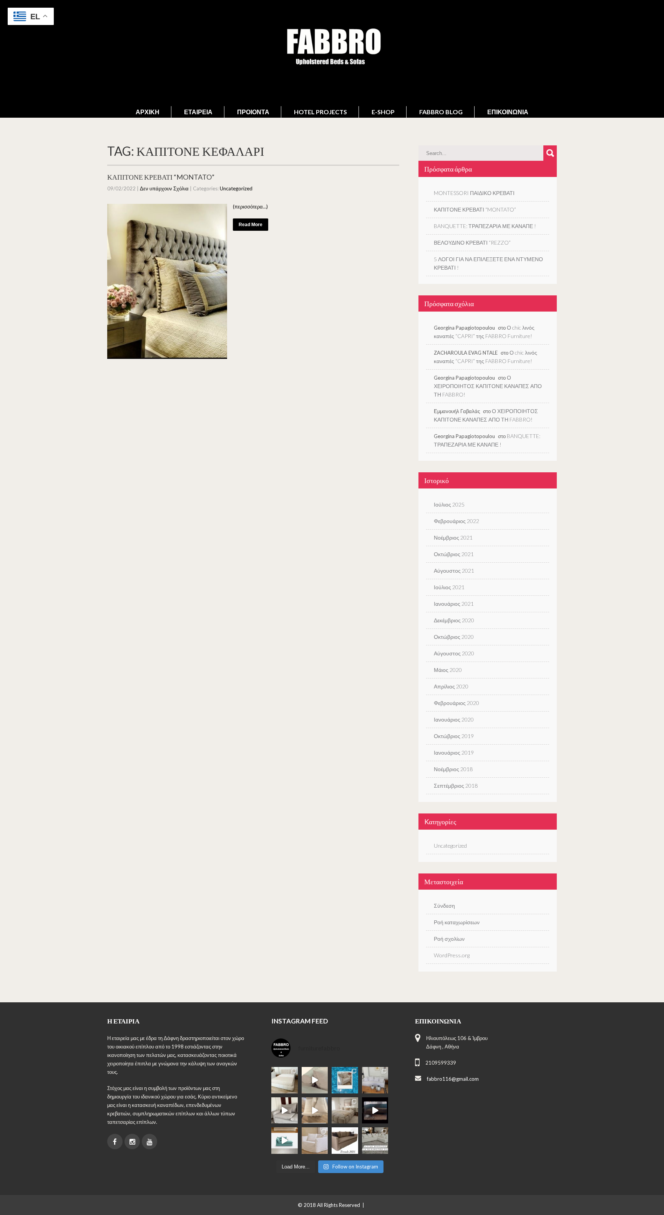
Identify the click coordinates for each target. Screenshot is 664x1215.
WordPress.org (452, 955)
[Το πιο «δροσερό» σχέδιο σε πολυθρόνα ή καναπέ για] (345, 1080)
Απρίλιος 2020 (451, 686)
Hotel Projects (320, 111)
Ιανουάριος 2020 (454, 719)
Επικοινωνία (507, 111)
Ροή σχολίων (449, 938)
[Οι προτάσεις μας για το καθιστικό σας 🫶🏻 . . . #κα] (375, 1140)
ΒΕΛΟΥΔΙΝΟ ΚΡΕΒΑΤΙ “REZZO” (472, 242)
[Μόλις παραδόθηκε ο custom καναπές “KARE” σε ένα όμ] (284, 1110)
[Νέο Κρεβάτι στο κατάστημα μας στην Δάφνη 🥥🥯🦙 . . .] (284, 1080)
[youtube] (149, 1141)
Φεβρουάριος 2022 (456, 521)
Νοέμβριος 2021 (453, 537)
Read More (250, 224)
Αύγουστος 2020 (454, 653)
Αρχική (147, 111)
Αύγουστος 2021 (454, 570)
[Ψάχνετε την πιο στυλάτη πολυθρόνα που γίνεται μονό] (315, 1110)
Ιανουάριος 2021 (454, 603)
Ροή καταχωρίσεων (457, 922)
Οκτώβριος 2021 (454, 554)
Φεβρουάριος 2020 (456, 703)
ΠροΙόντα (253, 111)
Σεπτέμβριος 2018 (456, 785)
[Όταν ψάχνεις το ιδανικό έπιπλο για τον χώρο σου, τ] (315, 1080)
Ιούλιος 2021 (449, 587)
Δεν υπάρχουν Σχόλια (164, 188)
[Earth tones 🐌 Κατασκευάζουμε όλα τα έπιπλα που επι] (315, 1140)
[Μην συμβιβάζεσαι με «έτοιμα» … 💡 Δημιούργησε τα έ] (345, 1140)
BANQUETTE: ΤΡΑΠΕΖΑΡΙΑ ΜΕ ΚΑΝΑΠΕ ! (485, 226)
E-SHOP (383, 111)
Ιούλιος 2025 (449, 504)
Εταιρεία (198, 111)
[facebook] (115, 1141)
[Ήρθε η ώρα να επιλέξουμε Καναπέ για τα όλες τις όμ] (284, 1140)
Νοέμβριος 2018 (453, 769)
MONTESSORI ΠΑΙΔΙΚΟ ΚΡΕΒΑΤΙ (474, 193)
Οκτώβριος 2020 (454, 636)
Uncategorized (236, 188)
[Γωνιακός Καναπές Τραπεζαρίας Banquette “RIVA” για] (375, 1110)
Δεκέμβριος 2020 (454, 620)
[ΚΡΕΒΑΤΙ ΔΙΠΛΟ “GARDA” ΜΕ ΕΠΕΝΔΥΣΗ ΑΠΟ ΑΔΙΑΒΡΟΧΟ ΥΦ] (345, 1110)
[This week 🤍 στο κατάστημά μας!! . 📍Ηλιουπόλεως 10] (375, 1080)
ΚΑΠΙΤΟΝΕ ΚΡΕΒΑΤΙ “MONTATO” (160, 177)
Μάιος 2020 (448, 670)
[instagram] (132, 1141)
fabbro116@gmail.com (453, 1079)
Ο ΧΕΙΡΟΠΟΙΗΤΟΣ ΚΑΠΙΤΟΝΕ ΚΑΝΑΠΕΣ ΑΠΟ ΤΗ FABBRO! (488, 386)
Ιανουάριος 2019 (454, 752)
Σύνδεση (444, 905)
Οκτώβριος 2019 (454, 736)
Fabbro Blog (441, 111)
